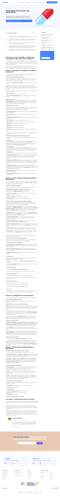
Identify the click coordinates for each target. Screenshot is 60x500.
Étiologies (29, 477)
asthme (7, 79)
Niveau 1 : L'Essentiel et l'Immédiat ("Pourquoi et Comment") (46, 38)
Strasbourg (51, 477)
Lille (50, 475)
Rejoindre (3, 475)
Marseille (42, 475)
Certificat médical (18, 472)
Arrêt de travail (17, 473)
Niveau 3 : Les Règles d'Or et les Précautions (45, 43)
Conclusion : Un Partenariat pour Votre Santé (47, 48)
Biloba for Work (4, 477)
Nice (41, 478)
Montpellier (51, 478)
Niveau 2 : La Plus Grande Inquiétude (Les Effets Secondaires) (47, 40)
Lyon (41, 473)
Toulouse (42, 477)
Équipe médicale (5, 473)
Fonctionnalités (4, 472)
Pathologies (30, 472)
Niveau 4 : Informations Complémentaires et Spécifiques (47, 45)
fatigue (27, 313)
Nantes (51, 472)
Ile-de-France (43, 472)
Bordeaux (51, 473)
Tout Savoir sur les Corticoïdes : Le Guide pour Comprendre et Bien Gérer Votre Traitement (47, 35)
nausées (33, 313)
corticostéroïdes (30, 100)
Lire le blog (4, 478)
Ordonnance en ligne (18, 475)
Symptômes (30, 473)
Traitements (30, 475)
